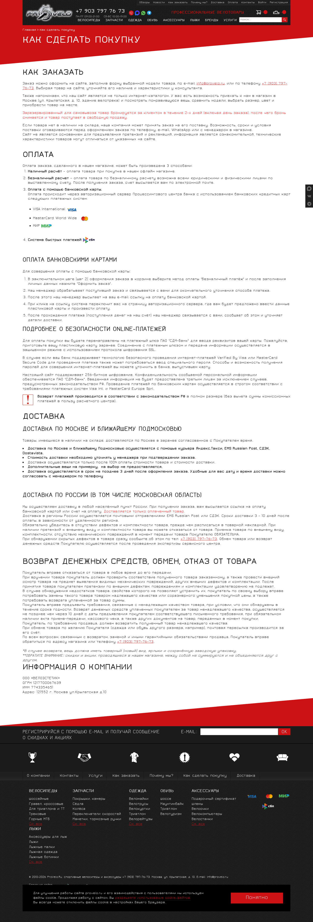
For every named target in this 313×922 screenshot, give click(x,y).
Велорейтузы (140, 819)
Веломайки (138, 799)
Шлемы (197, 804)
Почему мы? (199, 2)
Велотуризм (171, 814)
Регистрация (279, 2)
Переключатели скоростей (97, 814)
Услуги (230, 20)
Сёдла (78, 804)
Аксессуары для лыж (48, 837)
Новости (159, 2)
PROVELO (49, 13)
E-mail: (189, 732)
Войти (262, 2)
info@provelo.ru (211, 83)
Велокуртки (139, 809)
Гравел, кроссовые (46, 804)
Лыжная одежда (43, 852)
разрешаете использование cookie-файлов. (153, 898)
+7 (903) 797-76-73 (199, 539)
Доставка (217, 2)
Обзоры (144, 2)
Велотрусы (138, 804)
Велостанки (202, 819)
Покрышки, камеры (89, 799)
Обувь (152, 20)
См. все (35, 824)
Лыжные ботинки (44, 857)
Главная (29, 30)
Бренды (211, 20)
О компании (38, 776)
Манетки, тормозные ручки (97, 819)
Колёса (79, 809)
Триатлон (137, 814)
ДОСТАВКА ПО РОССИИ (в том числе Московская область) (112, 495)
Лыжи (195, 20)
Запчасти (114, 20)
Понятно (257, 897)
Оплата (233, 2)
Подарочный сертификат (214, 799)
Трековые (37, 814)
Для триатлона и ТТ (47, 809)
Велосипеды (89, 20)
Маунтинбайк (172, 804)
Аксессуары (174, 20)
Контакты (248, 2)
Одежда (135, 20)
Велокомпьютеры (207, 814)
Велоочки (200, 809)
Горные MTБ (39, 819)
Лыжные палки (42, 847)
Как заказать (178, 2)
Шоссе (165, 799)
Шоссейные (39, 799)
